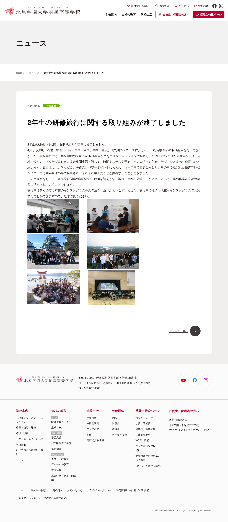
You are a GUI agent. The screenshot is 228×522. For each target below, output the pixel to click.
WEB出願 (141, 440)
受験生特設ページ (211, 14)
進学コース (57, 427)
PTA (114, 417)
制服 (89, 434)
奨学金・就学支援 (146, 429)
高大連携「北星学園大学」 (63, 477)
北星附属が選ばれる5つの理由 (147, 458)
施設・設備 (22, 433)
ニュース (34, 73)
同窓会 (116, 423)
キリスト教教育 (60, 458)
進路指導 (56, 448)
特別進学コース (60, 422)
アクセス (183, 5)
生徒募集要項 (143, 434)
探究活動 (56, 470)
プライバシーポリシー (99, 490)
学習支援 (56, 437)
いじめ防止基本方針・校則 (29, 452)
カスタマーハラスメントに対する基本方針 (39, 498)
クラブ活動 (93, 429)
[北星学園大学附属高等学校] (42, 10)
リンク (20, 460)
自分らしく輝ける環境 (148, 465)
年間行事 (92, 417)
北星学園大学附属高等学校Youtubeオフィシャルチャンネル (187, 427)
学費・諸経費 (143, 423)
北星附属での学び (61, 443)
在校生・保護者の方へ (176, 14)
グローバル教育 (60, 464)
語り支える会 (119, 434)
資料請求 (203, 5)
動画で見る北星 (95, 440)
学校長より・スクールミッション (29, 419)
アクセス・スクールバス (29, 439)
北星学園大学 (176, 419)
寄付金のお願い (140, 5)
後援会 (116, 429)
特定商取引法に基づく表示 (131, 490)
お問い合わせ (74, 490)
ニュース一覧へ (178, 331)
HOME (20, 73)
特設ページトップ (146, 417)
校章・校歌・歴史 (26, 427)
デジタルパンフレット (148, 446)
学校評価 (21, 444)
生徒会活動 (93, 423)
